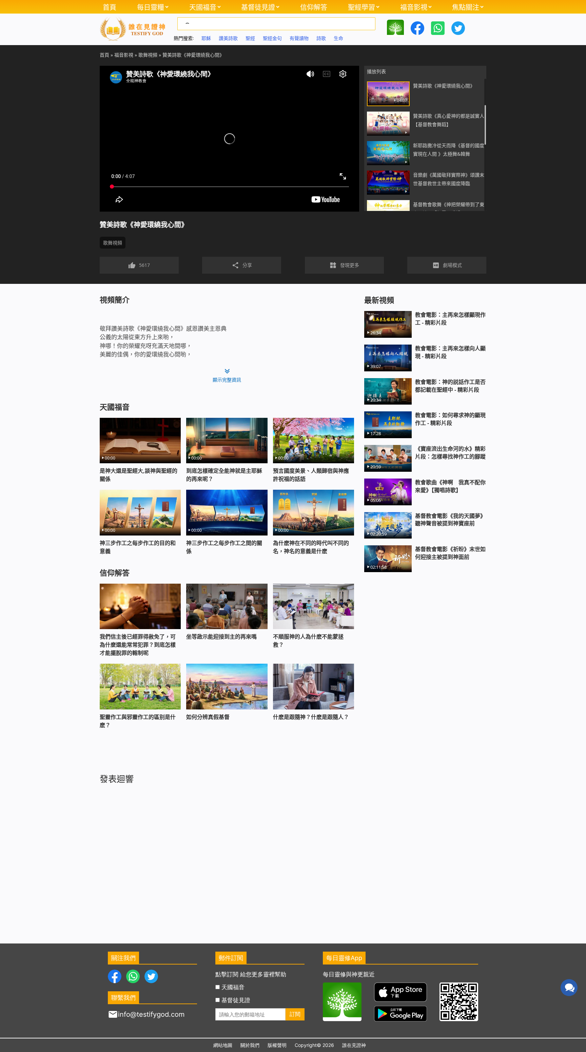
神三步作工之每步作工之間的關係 (224, 547)
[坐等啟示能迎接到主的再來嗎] (226, 606)
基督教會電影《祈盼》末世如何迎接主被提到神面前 (450, 553)
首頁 (109, 7)
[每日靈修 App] (395, 27)
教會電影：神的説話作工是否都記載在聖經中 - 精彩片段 (450, 385)
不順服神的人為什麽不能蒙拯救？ (308, 640)
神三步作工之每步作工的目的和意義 (138, 547)
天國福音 (202, 7)
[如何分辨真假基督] (226, 686)
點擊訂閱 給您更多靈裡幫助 (250, 974)
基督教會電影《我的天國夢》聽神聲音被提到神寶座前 (450, 519)
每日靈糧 (150, 7)
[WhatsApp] (438, 27)
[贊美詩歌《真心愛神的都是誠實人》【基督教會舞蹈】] (388, 124)
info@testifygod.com (151, 1014)
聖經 (250, 37)
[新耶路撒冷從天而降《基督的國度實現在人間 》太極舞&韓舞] (388, 153)
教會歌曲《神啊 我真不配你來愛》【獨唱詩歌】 (450, 486)
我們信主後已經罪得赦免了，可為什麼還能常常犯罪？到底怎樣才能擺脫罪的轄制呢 (138, 645)
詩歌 (321, 37)
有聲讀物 (299, 37)
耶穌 (206, 37)
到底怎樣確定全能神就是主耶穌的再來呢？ (224, 475)
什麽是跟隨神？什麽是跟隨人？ (311, 717)
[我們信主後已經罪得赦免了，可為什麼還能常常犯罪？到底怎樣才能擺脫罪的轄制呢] (140, 606)
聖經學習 (361, 7)
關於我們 (249, 1045)
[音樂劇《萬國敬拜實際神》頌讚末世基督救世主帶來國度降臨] (388, 183)
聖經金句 (272, 37)
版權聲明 (277, 1045)
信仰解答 (313, 7)
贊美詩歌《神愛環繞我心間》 (444, 85)
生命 (338, 37)
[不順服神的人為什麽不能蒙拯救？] (313, 606)
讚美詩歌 (228, 37)
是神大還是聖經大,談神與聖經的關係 (138, 475)
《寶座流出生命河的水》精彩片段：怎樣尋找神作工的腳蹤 (450, 452)
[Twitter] (458, 27)
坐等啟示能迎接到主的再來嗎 (221, 636)
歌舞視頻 (112, 242)
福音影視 (413, 7)
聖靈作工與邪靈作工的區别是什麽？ (138, 721)
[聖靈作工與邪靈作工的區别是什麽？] (140, 686)
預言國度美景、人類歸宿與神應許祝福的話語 (311, 475)
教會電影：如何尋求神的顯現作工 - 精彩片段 (450, 419)
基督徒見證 (258, 7)
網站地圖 (222, 1045)
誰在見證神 (354, 1045)
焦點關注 (465, 7)
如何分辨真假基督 (208, 717)
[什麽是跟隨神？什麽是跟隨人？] (313, 686)
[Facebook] (417, 27)
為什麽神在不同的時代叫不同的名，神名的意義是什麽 (311, 547)
